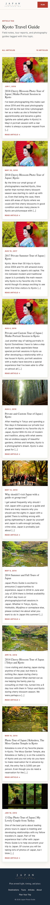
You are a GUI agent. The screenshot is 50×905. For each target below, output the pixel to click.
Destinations (13, 890)
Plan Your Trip (42, 5)
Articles (31, 890)
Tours (23, 890)
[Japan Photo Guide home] (12, 5)
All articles (8, 50)
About (39, 890)
